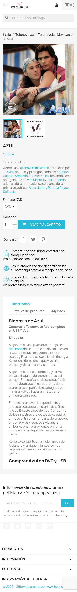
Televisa (8, 172)
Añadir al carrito (41, 224)
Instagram (50, 526)
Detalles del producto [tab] (28, 311)
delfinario (16, 349)
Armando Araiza (26, 176)
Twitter (17, 526)
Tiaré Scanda (56, 180)
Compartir (23, 239)
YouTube (28, 526)
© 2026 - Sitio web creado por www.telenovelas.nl (38, 587)
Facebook (6, 526)
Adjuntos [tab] (58, 311)
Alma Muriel (37, 188)
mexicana (42, 168)
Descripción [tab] (21, 304)
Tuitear (33, 239)
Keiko (45, 176)
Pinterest (43, 239)
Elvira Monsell (34, 180)
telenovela (27, 168)
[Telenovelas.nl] (20, 5)
